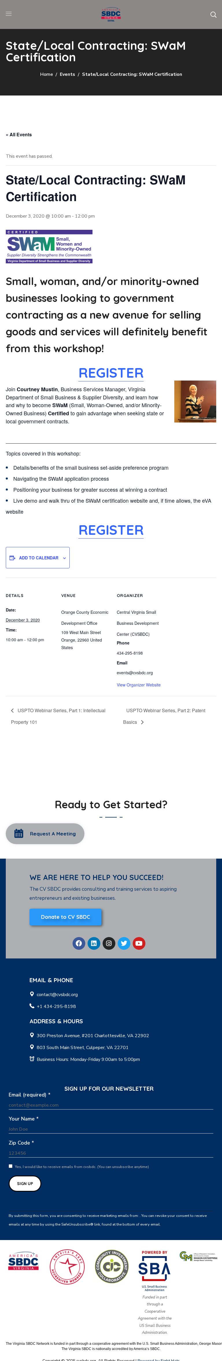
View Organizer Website (139, 685)
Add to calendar (38, 558)
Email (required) (30, 1094)
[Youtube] (139, 943)
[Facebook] (79, 943)
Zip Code (21, 1142)
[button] (213, 14)
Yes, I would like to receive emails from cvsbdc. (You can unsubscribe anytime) (81, 1166)
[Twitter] (124, 943)
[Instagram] (109, 943)
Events (67, 74)
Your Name (24, 1118)
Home (46, 74)
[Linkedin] (94, 943)
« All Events (19, 134)
